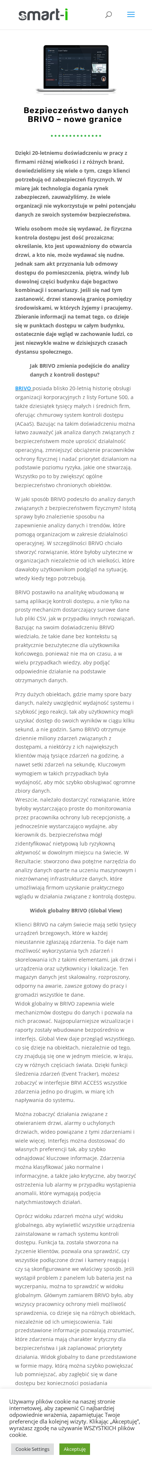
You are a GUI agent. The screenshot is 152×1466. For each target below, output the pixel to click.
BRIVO (23, 388)
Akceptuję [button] (75, 1449)
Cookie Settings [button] (32, 1449)
